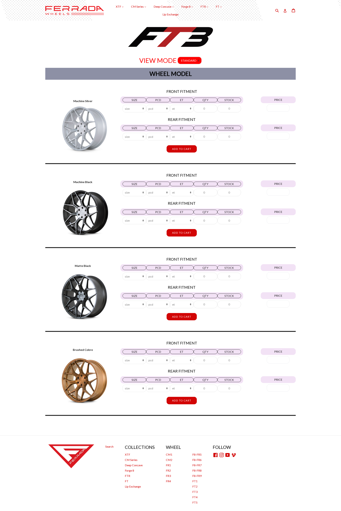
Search (109, 446)
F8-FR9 (197, 475)
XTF (121, 6)
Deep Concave (165, 6)
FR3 (168, 475)
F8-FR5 (197, 454)
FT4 (194, 497)
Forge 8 (188, 6)
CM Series (140, 6)
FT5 (194, 502)
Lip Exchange (170, 14)
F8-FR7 (197, 465)
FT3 (194, 491)
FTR (206, 6)
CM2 (169, 459)
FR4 (168, 481)
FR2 (168, 470)
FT (220, 6)
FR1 (168, 465)
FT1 (194, 481)
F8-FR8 (197, 470)
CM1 (169, 454)
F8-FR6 (197, 459)
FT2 (194, 486)
